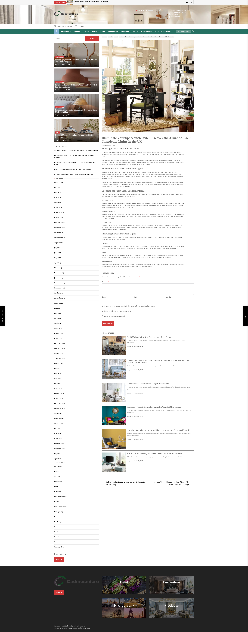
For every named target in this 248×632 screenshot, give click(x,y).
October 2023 (58, 353)
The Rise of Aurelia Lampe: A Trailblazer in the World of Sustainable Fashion (159, 430)
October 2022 (58, 413)
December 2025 (59, 223)
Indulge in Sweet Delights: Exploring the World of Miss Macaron (154, 407)
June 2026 (57, 192)
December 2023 (59, 343)
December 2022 (59, 403)
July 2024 (57, 308)
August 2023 (58, 363)
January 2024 (58, 338)
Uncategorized (59, 547)
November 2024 (59, 288)
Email (136, 297)
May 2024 (57, 318)
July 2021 (57, 454)
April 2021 (57, 459)
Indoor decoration (60, 497)
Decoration (65, 31)
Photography (113, 31)
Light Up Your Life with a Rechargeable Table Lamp (149, 337)
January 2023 (58, 398)
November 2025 (59, 228)
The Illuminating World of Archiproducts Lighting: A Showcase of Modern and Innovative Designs (158, 361)
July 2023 (57, 368)
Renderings (125, 31)
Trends (135, 31)
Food (87, 31)
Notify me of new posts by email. (114, 316)
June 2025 (57, 253)
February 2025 (59, 273)
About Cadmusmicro (163, 31)
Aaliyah (104, 145)
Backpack (57, 472)
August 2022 (58, 423)
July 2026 (57, 187)
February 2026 (59, 213)
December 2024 (59, 283)
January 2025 (58, 278)
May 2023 (57, 378)
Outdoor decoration (61, 507)
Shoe (56, 527)
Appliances (58, 466)
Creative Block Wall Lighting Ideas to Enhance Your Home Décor (154, 453)
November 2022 (59, 408)
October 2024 (58, 293)
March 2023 (58, 388)
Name (104, 297)
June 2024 (57, 313)
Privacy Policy (146, 31)
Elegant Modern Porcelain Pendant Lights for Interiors (74, 136)
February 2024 (59, 333)
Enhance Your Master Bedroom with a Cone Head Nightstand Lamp (76, 111)
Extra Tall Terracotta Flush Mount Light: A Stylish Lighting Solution (76, 86)
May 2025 (57, 258)
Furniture (57, 492)
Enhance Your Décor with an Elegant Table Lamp (148, 384)
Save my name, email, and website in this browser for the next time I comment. (129, 306)
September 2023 (59, 358)
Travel (102, 31)
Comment (105, 282)
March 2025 (58, 268)
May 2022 (57, 434)
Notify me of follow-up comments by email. (118, 311)
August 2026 (58, 182)
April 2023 (57, 383)
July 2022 (57, 429)
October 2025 (58, 233)
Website (168, 297)
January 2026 (58, 218)
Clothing (57, 477)
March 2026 (58, 207)
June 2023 (57, 373)
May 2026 (57, 197)
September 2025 (59, 238)
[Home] (56, 31)
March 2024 (58, 328)
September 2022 (59, 418)
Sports (94, 31)
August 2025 (58, 243)
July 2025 (57, 248)
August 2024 (58, 303)
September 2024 (59, 298)
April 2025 (57, 263)
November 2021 (59, 449)
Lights (56, 502)
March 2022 (58, 439)
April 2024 (57, 323)
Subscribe (59, 559)
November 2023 (59, 348)
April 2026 (57, 202)
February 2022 (59, 444)
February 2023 (59, 393)
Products (77, 31)
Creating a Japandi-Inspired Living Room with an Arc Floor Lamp (179, 12)
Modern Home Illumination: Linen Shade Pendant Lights (73, 175)
